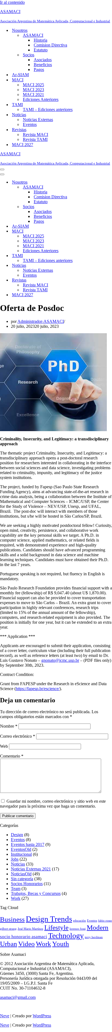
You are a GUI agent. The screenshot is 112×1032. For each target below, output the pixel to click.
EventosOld (21, 849)
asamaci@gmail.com (18, 997)
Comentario (11, 756)
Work (15, 898)
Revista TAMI (35, 139)
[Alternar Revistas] (95, 280)
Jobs (14, 859)
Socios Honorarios (27, 883)
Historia (40, 40)
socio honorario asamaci (23, 936)
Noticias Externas (38, 119)
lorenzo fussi (78, 928)
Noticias (18, 864)
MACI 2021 (33, 94)
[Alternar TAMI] (95, 256)
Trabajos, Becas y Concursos (36, 893)
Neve (4, 1016)
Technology (66, 935)
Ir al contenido (12, 2)
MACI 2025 (33, 84)
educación (79, 920)
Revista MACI (35, 134)
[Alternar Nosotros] (95, 182)
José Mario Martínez (30, 928)
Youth (60, 943)
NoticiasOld (21, 874)
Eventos (30, 124)
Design (17, 834)
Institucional (21, 854)
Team (15, 888)
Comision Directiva (50, 45)
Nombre (8, 726)
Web (4, 746)
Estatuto (41, 50)
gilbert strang (8, 928)
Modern (97, 927)
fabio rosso (105, 920)
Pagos (39, 69)
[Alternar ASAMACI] (95, 187)
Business (12, 919)
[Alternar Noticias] (95, 265)
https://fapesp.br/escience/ (38, 688)
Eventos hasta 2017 (27, 844)
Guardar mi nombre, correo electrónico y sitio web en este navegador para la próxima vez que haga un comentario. (53, 803)
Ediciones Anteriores (40, 99)
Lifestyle (56, 927)
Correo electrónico (17, 736)
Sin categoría (22, 878)
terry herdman (94, 937)
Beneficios (43, 64)
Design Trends (49, 918)
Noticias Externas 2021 (31, 869)
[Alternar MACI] (95, 231)
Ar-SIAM (20, 74)
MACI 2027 (22, 144)
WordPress (42, 1016)
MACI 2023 (33, 89)
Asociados (43, 59)
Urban (8, 943)
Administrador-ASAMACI (40, 321)
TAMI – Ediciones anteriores (48, 109)
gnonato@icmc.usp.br (60, 660)
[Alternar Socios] (95, 207)
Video (26, 943)
